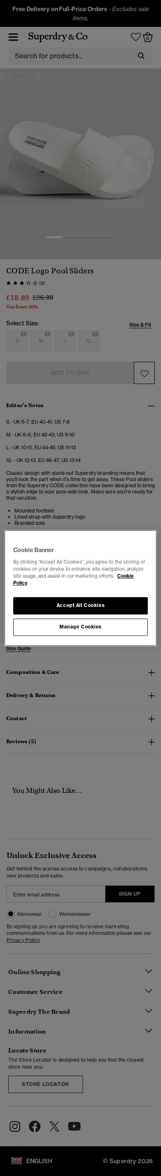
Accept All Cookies (80, 605)
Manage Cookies (80, 627)
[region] (80, 588)
